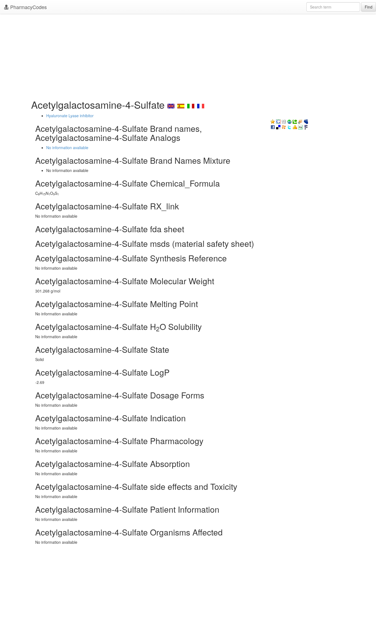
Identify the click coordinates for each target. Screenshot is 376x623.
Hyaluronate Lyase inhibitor (70, 115)
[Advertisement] (188, 55)
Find (368, 7)
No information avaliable (67, 147)
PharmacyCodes (28, 6)
